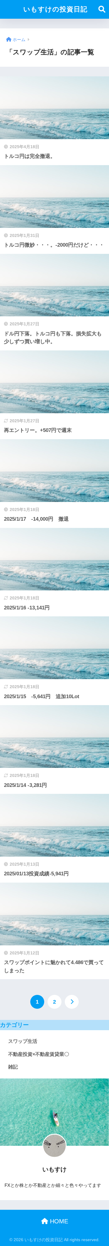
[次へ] (72, 1002)
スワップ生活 (22, 1041)
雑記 (13, 1066)
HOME (58, 1221)
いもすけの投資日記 (55, 9)
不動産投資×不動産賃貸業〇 (38, 1054)
